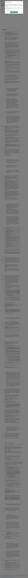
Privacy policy (17, 10)
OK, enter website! (14, 12)
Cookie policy (13, 10)
